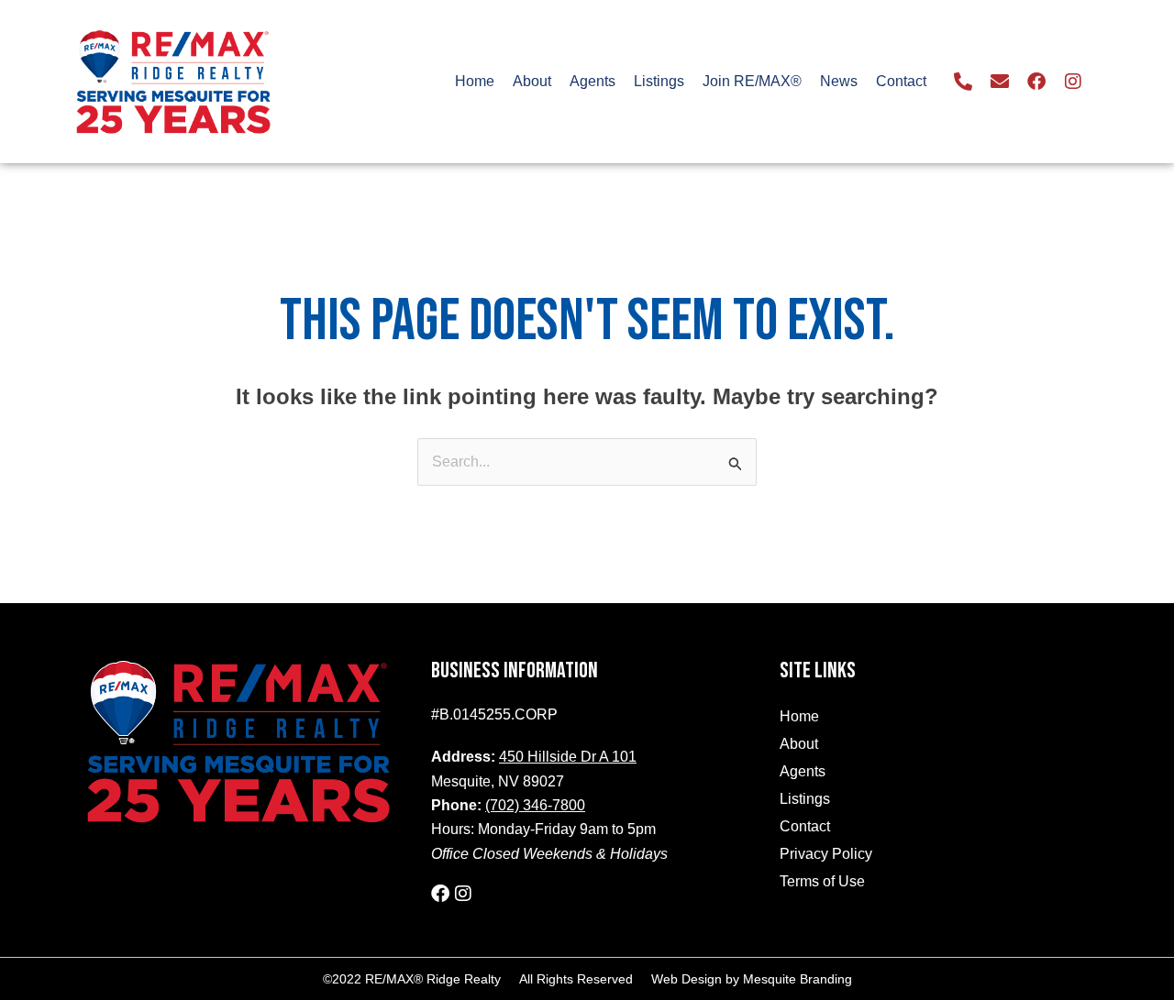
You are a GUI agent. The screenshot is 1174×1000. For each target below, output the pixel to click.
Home (474, 81)
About (532, 81)
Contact (901, 81)
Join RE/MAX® (752, 81)
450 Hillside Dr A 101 (568, 756)
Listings (659, 81)
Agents (592, 81)
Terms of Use (822, 881)
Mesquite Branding (797, 979)
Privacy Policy (826, 854)
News (839, 81)
